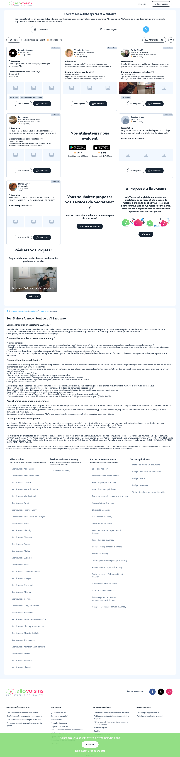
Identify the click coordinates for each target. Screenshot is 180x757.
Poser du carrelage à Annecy (104, 489)
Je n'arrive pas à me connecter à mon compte (24, 716)
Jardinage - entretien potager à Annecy (109, 560)
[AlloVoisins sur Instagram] (169, 692)
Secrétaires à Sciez (20, 564)
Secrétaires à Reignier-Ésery (24, 509)
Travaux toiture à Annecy (103, 503)
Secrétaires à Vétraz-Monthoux (25, 489)
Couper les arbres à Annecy (104, 583)
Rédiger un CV (138, 478)
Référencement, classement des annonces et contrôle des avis (111, 723)
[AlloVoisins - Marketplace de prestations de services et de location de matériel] (20, 5)
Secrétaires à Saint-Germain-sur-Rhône (29, 619)
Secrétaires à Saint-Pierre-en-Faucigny (28, 516)
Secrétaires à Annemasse (23, 468)
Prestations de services (19, 311)
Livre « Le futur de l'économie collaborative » (68, 730)
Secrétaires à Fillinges (21, 578)
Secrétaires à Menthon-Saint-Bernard (28, 646)
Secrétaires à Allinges (21, 592)
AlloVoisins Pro (56, 719)
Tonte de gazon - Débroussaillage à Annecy (107, 575)
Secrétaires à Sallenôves (22, 612)
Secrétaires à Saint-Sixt (22, 660)
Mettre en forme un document (146, 464)
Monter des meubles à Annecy (105, 475)
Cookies (97, 731)
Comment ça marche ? (59, 716)
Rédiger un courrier (140, 485)
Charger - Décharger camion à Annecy (109, 606)
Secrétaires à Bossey (21, 653)
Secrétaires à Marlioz (21, 551)
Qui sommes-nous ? (58, 712)
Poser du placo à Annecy (103, 539)
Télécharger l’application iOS (148, 712)
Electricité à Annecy (101, 509)
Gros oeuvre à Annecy (102, 516)
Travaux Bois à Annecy (102, 523)
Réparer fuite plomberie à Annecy (107, 546)
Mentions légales (100, 727)
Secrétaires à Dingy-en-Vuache (25, 605)
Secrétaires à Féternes (22, 537)
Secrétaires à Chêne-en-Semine (26, 571)
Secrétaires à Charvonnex (23, 640)
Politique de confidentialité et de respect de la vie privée (111, 717)
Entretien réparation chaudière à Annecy (110, 496)
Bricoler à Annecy (100, 468)
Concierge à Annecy (61, 470)
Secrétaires (34, 311)
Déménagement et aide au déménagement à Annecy (104, 598)
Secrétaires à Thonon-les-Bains (25, 475)
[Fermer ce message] (174, 738)
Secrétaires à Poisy (20, 523)
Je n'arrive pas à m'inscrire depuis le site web (24, 719)
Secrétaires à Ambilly (21, 503)
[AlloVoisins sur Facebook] (152, 692)
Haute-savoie (44, 311)
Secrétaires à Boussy (21, 544)
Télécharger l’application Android (149, 716)
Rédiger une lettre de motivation (146, 471)
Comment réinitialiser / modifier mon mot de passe (24, 724)
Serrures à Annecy (100, 553)
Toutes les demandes (59, 723)
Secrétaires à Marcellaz (22, 667)
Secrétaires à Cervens (21, 598)
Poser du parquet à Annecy (104, 482)
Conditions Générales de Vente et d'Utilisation (111, 712)
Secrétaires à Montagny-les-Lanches (28, 626)
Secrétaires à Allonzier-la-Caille (25, 633)
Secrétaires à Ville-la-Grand (24, 496)
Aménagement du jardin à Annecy (107, 567)
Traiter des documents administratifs (148, 492)
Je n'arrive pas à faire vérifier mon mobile (22, 712)
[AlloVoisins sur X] (161, 692)
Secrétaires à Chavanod (22, 585)
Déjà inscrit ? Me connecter (90, 751)
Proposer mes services (59, 726)
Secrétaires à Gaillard (21, 482)
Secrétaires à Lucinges (22, 557)
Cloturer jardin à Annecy (102, 590)
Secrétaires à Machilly (21, 530)
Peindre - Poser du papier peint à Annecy (106, 531)
